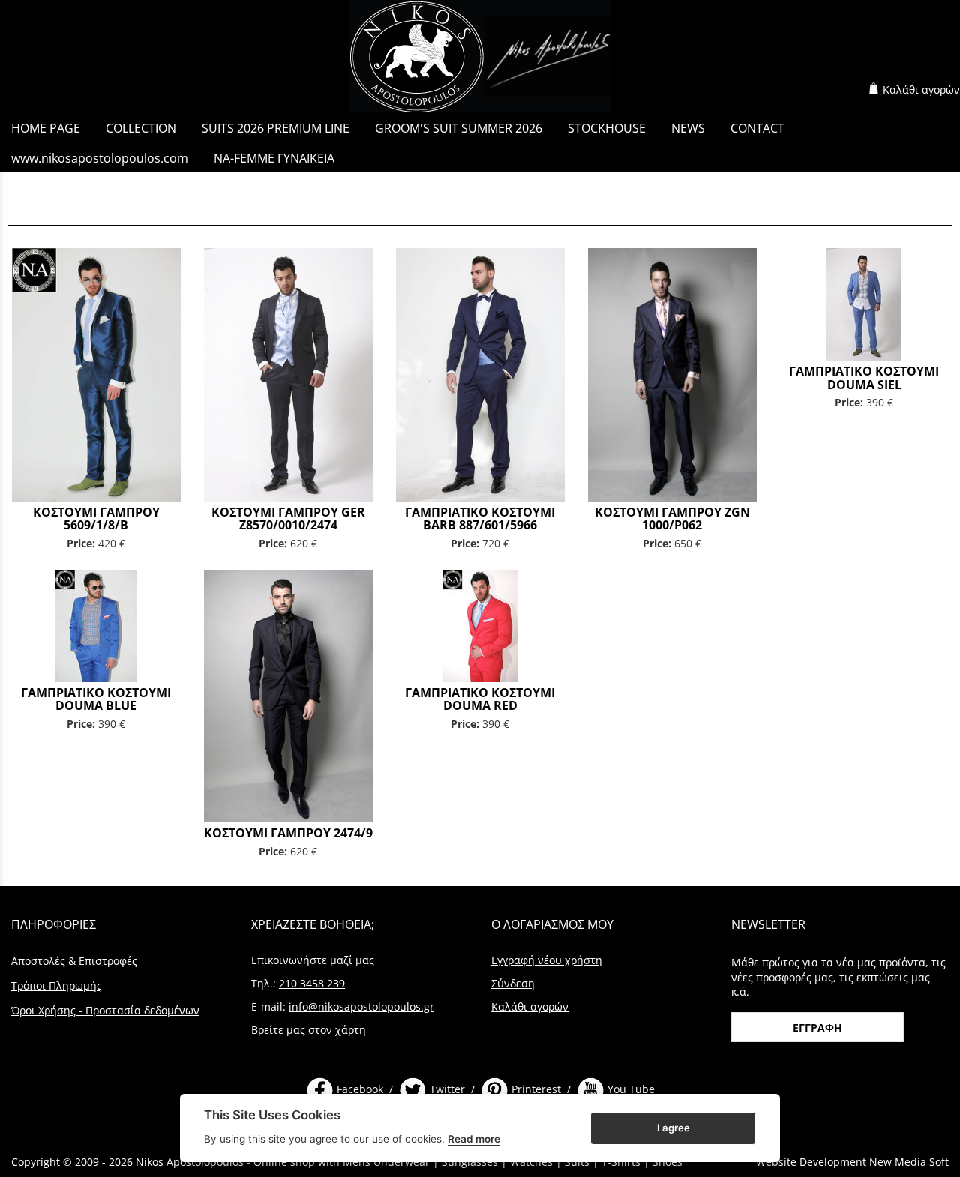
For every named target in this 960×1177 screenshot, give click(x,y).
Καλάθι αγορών (921, 89)
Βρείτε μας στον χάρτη (308, 1030)
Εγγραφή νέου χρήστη (546, 960)
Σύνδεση (513, 983)
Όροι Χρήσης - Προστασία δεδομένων (105, 1010)
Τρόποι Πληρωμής (56, 985)
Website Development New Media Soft (852, 1162)
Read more (474, 1139)
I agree (673, 1127)
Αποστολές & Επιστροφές (74, 961)
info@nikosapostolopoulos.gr (361, 1006)
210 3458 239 (312, 983)
